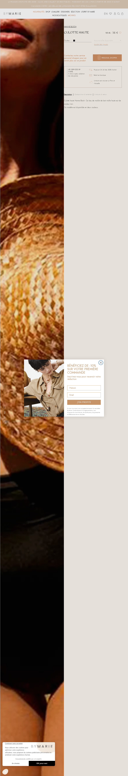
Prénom (71, 383)
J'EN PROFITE (84, 402)
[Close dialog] (101, 362)
